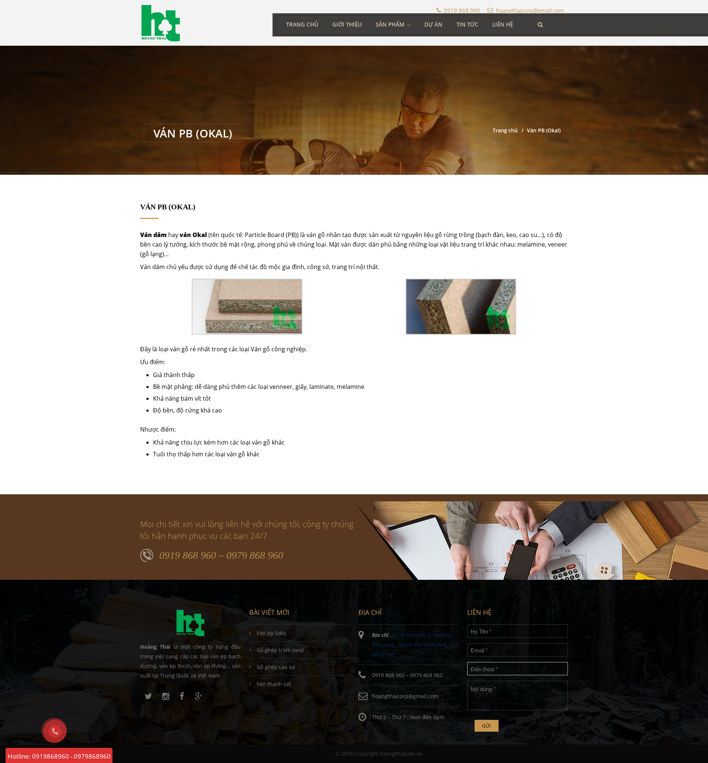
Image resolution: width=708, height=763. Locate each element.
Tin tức (467, 24)
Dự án (433, 24)
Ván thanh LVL (274, 683)
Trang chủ (302, 24)
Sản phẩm (390, 24)
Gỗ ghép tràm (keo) (280, 650)
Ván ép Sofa (271, 633)
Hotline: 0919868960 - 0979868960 (59, 756)
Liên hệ (502, 24)
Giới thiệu (347, 24)
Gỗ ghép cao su (276, 666)
